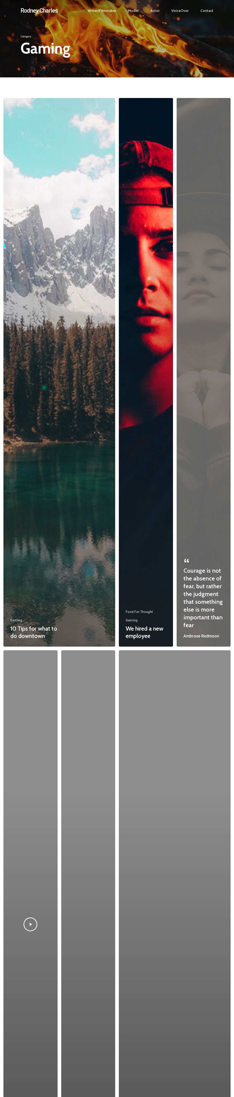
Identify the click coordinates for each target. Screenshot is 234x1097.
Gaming (16, 620)
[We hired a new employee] (146, 372)
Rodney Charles (39, 11)
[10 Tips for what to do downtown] (59, 372)
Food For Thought (139, 612)
